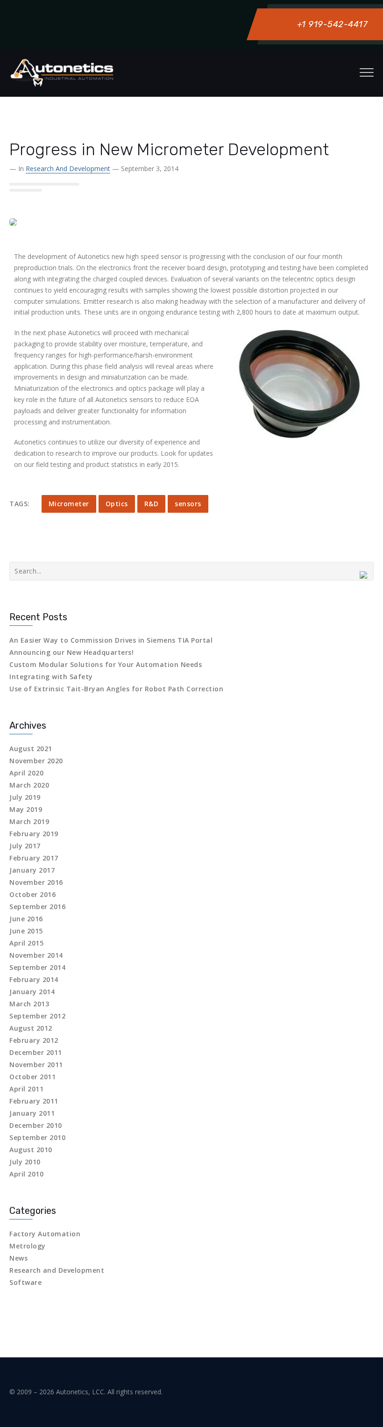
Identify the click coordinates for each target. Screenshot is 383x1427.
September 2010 (37, 1137)
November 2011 (36, 1064)
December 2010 (35, 1125)
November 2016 (36, 882)
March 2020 (29, 785)
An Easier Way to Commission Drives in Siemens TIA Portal (111, 640)
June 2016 (26, 918)
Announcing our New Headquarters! (71, 652)
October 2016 (32, 894)
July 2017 (25, 845)
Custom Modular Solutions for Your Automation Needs (105, 664)
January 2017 (32, 870)
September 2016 (37, 906)
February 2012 (33, 1040)
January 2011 (32, 1113)
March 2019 (29, 821)
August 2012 (30, 1028)
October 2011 (32, 1076)
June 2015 (26, 930)
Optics (117, 503)
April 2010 (26, 1173)
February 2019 (33, 833)
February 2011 (33, 1101)
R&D (151, 503)
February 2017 (33, 857)
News (18, 1258)
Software (25, 1282)
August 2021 (30, 748)
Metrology (27, 1245)
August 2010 (30, 1149)
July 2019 (25, 797)
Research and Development (68, 168)
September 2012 (37, 1015)
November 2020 (36, 760)
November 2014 (36, 955)
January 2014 (32, 991)
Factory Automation (44, 1233)
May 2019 (25, 809)
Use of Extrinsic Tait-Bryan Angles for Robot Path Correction (116, 688)
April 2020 (26, 772)
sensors (188, 503)
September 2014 (37, 967)
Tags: (19, 503)
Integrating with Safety (51, 676)
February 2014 (33, 979)
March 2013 (29, 1003)
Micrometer (69, 503)
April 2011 (26, 1088)
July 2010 (25, 1161)
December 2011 (35, 1052)
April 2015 (26, 943)
